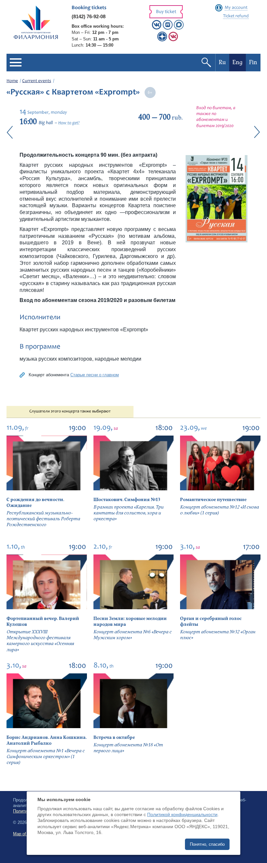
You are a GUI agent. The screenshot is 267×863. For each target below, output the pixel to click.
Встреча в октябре (114, 737)
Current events (36, 81)
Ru (222, 62)
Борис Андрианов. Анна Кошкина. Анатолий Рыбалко (47, 740)
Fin (253, 62)
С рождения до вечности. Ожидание (35, 502)
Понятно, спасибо (207, 844)
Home (12, 81)
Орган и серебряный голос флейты (211, 621)
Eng (237, 62)
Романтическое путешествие (213, 499)
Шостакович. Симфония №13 (126, 499)
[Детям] (173, 39)
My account (236, 8)
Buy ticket (166, 11)
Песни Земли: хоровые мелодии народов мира (130, 621)
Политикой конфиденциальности (182, 814)
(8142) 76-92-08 (88, 16)
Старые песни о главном (94, 374)
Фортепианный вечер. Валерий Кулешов (43, 621)
